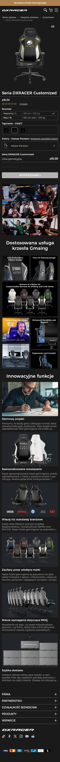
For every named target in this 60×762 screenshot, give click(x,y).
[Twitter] (16, 737)
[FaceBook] (11, 737)
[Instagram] (22, 737)
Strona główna (9, 17)
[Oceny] (9, 104)
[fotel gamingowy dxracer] (16, 192)
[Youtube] (28, 737)
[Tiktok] (5, 737)
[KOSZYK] (51, 10)
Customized (48, 17)
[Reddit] (34, 737)
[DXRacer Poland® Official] (23, 10)
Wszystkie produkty (29, 17)
